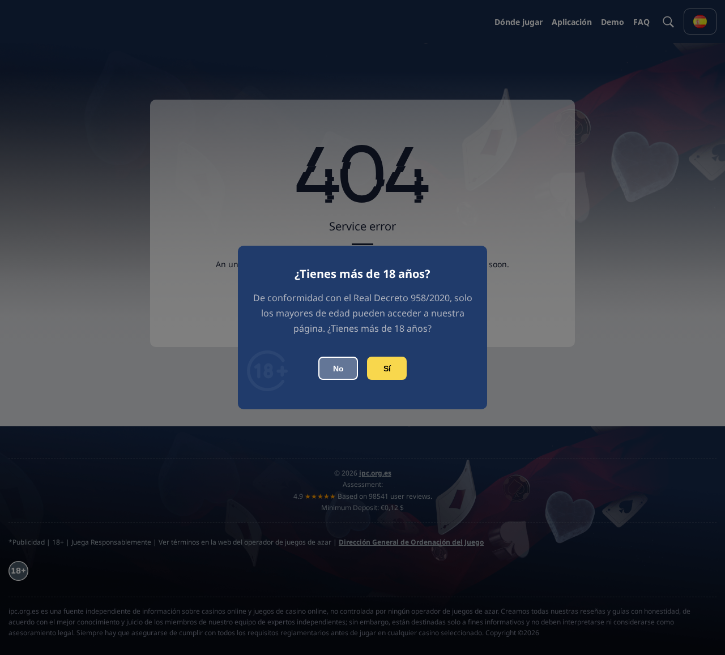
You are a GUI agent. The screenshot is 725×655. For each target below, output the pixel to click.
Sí (387, 368)
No (338, 368)
